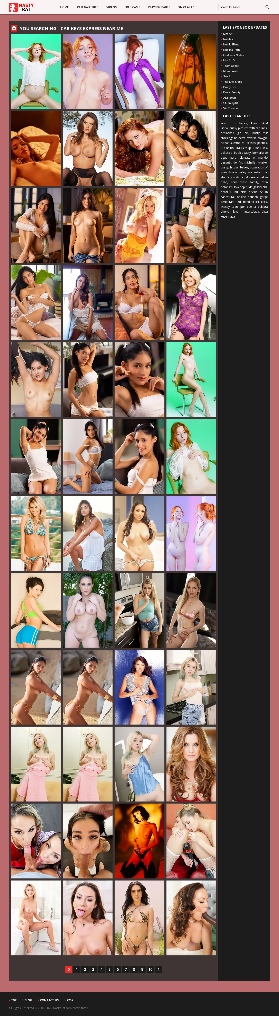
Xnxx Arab (186, 7)
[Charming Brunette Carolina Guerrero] (139, 302)
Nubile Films (231, 44)
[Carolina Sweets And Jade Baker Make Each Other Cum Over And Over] (191, 841)
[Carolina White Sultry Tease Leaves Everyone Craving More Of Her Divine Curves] (88, 302)
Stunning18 (230, 103)
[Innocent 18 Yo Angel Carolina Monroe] (139, 764)
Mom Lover (230, 71)
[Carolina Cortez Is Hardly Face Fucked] (88, 841)
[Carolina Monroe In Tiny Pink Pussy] (36, 764)
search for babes (234, 123)
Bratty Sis (229, 87)
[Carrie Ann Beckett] (139, 687)
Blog (28, 1000)
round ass (260, 148)
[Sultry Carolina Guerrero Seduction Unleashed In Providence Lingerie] (36, 302)
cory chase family (244, 182)
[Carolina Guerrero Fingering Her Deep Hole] (88, 379)
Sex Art (227, 76)
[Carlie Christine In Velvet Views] (88, 148)
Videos (111, 7)
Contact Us (49, 1000)
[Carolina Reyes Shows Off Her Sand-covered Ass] (36, 687)
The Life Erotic (232, 81)
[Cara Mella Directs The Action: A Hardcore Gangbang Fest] (88, 918)
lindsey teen (229, 207)
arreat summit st (232, 143)
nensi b (226, 192)
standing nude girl (232, 177)
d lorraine (252, 177)
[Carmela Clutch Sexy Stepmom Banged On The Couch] (88, 610)
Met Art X (229, 60)
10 (150, 969)
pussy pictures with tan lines (248, 128)
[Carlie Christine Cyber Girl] (36, 533)
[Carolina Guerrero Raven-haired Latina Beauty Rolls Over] (36, 456)
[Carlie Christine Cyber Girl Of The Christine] (36, 610)
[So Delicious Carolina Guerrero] (139, 456)
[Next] (158, 969)
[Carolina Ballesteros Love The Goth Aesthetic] (191, 71)
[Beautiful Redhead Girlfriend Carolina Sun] (191, 533)
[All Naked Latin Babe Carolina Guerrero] (191, 225)
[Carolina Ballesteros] (139, 841)
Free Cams (132, 7)
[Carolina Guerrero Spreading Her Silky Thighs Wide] (36, 379)
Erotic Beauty (231, 92)
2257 (70, 1000)
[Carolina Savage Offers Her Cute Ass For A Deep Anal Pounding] (191, 610)
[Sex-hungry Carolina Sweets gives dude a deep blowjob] (139, 610)
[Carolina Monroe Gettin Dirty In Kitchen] (191, 687)
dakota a (226, 153)
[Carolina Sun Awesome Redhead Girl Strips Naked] (88, 71)
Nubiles (228, 39)
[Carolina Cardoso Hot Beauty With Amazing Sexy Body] (36, 148)
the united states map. (236, 148)
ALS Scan (229, 97)
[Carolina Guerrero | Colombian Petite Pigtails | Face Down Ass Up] (139, 379)
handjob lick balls (255, 202)
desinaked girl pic (234, 133)
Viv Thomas (231, 108)
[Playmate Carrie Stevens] (191, 764)
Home (64, 7)
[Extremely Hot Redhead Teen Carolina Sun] (191, 456)
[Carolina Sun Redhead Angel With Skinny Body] (139, 71)
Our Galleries (87, 7)
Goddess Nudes (233, 55)
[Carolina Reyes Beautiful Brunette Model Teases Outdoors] (88, 533)
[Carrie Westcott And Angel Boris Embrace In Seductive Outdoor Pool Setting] (191, 148)
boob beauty (242, 153)
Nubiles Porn (231, 49)
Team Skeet (231, 65)
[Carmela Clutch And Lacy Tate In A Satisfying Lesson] (36, 841)
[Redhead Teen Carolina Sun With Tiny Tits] (191, 379)
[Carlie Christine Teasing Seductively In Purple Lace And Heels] (191, 302)
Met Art (227, 33)
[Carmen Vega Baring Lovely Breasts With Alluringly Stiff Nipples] (139, 918)
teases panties (257, 143)
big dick (240, 192)
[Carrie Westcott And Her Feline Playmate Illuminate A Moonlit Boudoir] (139, 148)
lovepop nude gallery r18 (250, 187)
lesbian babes (239, 167)
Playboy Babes (159, 7)
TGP (14, 1000)
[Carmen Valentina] (191, 918)
